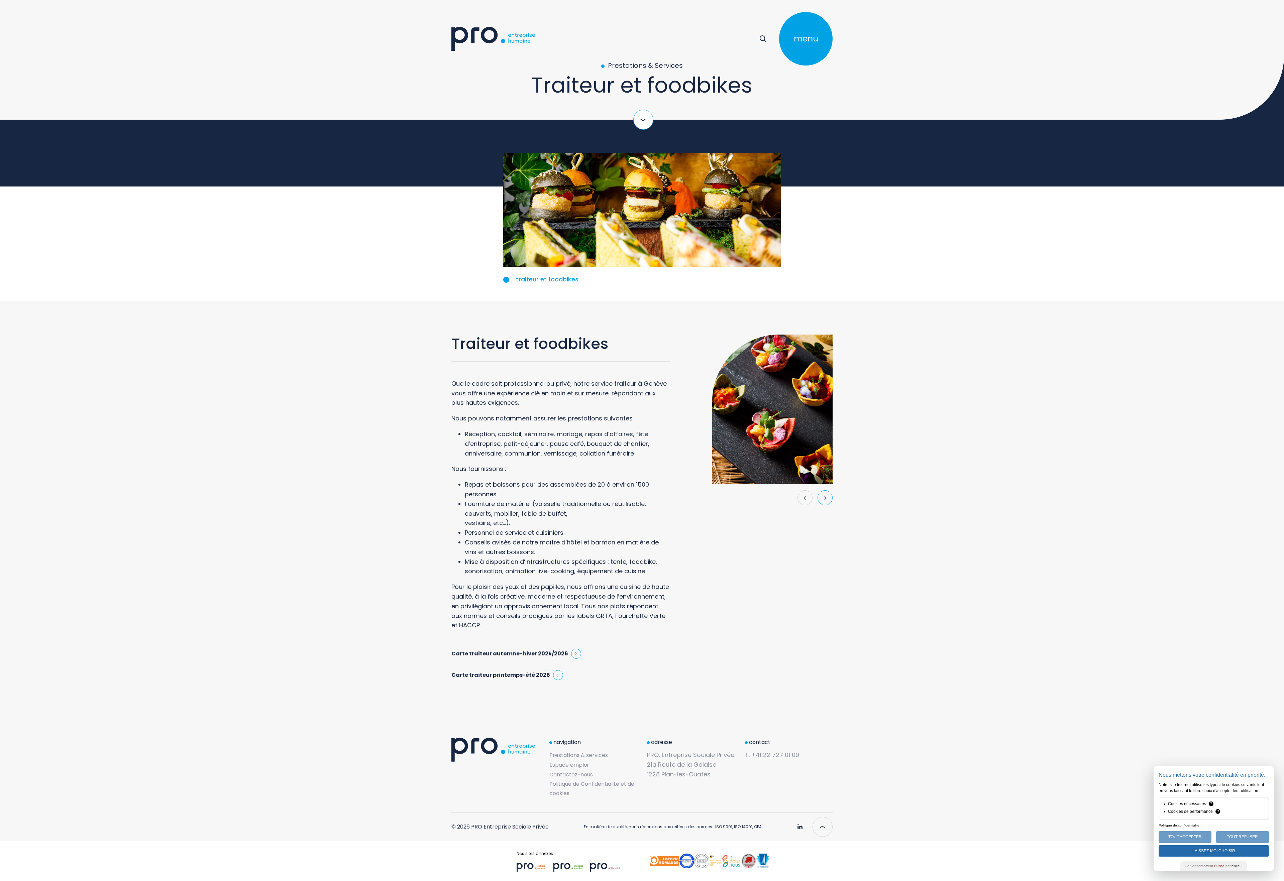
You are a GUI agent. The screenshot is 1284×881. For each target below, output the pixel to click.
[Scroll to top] (823, 827)
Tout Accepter (1185, 837)
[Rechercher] (762, 38)
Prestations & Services (644, 65)
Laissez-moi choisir (1213, 851)
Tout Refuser (1242, 837)
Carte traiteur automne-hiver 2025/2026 (509, 653)
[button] (825, 497)
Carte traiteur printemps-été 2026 (500, 675)
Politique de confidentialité (1179, 825)
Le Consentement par (1213, 866)
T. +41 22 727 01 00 (772, 755)
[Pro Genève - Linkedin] (799, 824)
